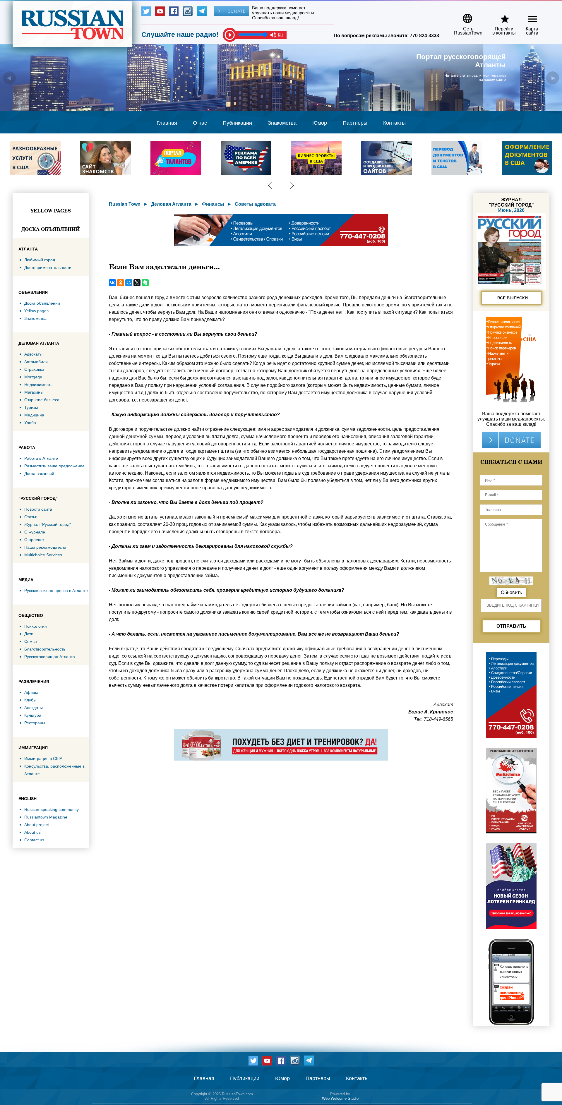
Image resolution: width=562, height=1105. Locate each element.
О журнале (34, 532)
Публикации (237, 123)
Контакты (394, 123)
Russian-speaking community (51, 809)
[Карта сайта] (527, 16)
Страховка (34, 369)
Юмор (319, 123)
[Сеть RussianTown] (464, 16)
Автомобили (36, 361)
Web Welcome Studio (340, 1098)
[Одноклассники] (120, 282)
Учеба (30, 422)
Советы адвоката (255, 204)
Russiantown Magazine (45, 817)
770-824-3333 (424, 35)
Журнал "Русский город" (47, 524)
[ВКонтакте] (112, 282)
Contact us (34, 840)
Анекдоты (33, 707)
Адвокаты (33, 354)
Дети (28, 634)
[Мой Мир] (128, 282)
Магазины (33, 392)
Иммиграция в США (43, 758)
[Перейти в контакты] (500, 16)
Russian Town (124, 204)
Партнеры (355, 123)
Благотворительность (44, 649)
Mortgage (33, 377)
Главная (167, 123)
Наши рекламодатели (45, 547)
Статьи (30, 516)
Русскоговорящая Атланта (49, 656)
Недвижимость (38, 384)
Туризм (31, 407)
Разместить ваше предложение (54, 466)
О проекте (34, 539)
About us (32, 832)
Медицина (34, 415)
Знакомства (282, 123)
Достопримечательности (47, 267)
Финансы (213, 204)
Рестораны (34, 722)
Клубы (30, 700)
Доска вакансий (39, 473)
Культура (32, 715)
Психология (35, 626)
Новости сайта (38, 509)
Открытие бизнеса (41, 399)
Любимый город (39, 260)
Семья (30, 641)
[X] (136, 282)
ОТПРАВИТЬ (511, 626)
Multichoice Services (43, 554)
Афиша (31, 692)
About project (36, 824)
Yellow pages (50, 210)
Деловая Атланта (171, 204)
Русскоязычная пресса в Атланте (56, 590)
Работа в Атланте (41, 458)
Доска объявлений (50, 229)
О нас (200, 123)
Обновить (511, 592)
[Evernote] (145, 282)
